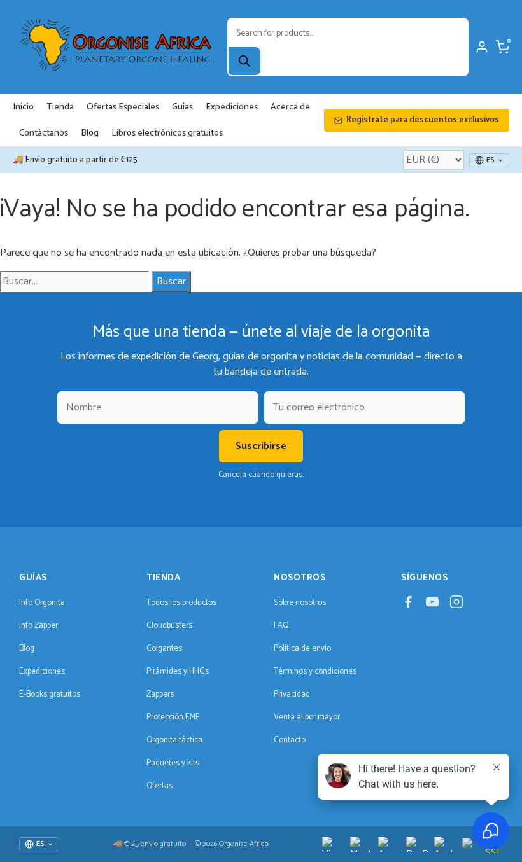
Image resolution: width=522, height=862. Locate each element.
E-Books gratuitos (49, 694)
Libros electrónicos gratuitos (167, 133)
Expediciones (232, 107)
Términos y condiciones (315, 671)
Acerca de (290, 107)
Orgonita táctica (174, 740)
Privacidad (292, 694)
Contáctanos (43, 133)
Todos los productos (181, 602)
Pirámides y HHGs (177, 671)
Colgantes (164, 648)
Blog (90, 133)
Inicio (23, 107)
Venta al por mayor (307, 717)
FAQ (281, 625)
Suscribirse (261, 446)
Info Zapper (38, 625)
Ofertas (159, 786)
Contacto (290, 740)
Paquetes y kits (172, 763)
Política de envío (302, 648)
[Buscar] (244, 61)
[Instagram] (456, 605)
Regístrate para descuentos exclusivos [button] (422, 120)
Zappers (160, 694)
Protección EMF (172, 717)
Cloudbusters (169, 625)
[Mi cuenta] (482, 47)
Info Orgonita (42, 602)
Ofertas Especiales (123, 107)
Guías (182, 107)
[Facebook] (408, 605)
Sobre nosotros (300, 602)
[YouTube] (432, 605)
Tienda (60, 107)
